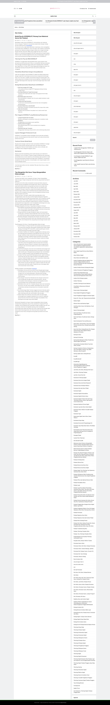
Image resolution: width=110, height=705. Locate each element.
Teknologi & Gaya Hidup (79, 627)
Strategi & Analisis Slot (79, 607)
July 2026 (76, 181)
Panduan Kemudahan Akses (79, 482)
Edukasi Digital (77, 300)
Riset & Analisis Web (78, 559)
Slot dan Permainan (78, 569)
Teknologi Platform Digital (79, 672)
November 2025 (77, 202)
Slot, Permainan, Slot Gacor (79, 596)
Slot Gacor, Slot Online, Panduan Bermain (82, 572)
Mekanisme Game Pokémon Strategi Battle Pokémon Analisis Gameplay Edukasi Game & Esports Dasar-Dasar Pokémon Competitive (83, 445)
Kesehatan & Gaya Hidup (79, 420)
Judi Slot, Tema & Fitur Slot (79, 375)
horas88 (75, 356)
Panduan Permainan (78, 512)
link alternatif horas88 (78, 440)
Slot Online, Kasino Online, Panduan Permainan (84, 584)
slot (74, 59)
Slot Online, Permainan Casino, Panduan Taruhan (84, 587)
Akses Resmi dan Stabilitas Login (81, 257)
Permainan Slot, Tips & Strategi (80, 554)
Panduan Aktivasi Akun (78, 462)
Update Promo (77, 688)
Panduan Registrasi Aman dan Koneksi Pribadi (83, 517)
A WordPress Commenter (79, 173)
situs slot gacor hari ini (79, 48)
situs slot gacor (77, 95)
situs (75, 64)
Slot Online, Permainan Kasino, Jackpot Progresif (84, 593)
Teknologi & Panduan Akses (80, 640)
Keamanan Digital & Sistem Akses (81, 396)
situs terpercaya (77, 106)
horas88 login (77, 361)
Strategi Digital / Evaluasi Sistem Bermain (82, 616)
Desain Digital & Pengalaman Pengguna (82, 292)
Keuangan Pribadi (77, 435)
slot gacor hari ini (77, 85)
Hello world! (89, 173)
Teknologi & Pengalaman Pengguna (81, 645)
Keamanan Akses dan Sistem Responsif (82, 383)
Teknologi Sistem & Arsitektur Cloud (81, 675)
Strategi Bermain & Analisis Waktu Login (82, 609)
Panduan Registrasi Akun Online (80, 515)
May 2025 (76, 218)
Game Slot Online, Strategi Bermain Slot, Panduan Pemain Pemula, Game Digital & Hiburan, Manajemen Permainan (84, 331)
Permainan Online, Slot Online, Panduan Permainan (84, 546)
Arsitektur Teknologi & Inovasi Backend (82, 283)
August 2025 (76, 210)
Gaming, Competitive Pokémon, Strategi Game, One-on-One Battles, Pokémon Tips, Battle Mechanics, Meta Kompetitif (84, 350)
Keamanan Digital (77, 390)
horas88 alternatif (77, 359)
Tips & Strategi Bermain (79, 683)
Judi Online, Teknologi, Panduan (80, 372)
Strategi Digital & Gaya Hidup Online (81, 619)
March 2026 (76, 191)
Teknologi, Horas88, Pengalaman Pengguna (83, 677)
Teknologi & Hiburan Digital (79, 629)
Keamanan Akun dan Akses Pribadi (81, 388)
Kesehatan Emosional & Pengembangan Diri (83, 423)
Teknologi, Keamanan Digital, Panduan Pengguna (84, 680)
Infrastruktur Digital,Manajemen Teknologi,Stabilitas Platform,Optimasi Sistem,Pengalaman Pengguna (82, 366)
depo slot (76, 69)
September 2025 (77, 207)
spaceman (76, 127)
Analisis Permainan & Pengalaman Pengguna (83, 270)
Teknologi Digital (77, 653)
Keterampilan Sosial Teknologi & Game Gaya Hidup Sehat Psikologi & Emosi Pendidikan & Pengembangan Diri (83, 431)
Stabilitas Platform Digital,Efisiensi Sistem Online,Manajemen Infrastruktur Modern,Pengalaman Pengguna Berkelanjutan (83, 603)
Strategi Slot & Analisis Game (80, 621)
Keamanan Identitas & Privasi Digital (81, 404)
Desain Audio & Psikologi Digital (80, 290)
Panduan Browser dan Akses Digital (81, 467)
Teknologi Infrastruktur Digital (80, 669)
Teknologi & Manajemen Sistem (80, 637)
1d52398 (18, 40)
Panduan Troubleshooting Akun (80, 528)
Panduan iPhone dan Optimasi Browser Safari (83, 480)
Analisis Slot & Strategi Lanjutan (80, 278)
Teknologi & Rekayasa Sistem (80, 648)
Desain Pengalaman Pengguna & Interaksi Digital (84, 295)
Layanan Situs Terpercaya (79, 438)
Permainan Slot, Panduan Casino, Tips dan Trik (83, 551)
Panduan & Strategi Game (79, 459)
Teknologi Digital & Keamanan (80, 656)
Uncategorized (77, 685)
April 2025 (76, 220)
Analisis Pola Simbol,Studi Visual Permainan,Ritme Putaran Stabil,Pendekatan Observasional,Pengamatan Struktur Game (83, 274)
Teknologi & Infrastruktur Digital (80, 632)
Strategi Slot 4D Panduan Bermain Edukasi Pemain (84, 624)
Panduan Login (77, 485)
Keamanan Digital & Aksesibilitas (81, 393)
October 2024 (76, 236)
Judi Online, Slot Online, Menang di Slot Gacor (83, 369)
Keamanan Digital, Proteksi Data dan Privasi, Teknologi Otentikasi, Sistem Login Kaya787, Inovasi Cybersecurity (83, 400)
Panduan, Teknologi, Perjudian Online (81, 531)
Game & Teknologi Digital (79, 310)
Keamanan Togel (77, 413)
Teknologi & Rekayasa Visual (80, 651)
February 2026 (77, 194)
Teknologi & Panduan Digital (80, 643)
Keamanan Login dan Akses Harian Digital (83, 407)
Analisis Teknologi (78, 280)
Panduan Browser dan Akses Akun (81, 465)
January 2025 (76, 228)
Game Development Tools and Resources (82, 321)
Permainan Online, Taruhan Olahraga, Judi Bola (83, 548)
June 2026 (76, 183)
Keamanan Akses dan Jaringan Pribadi (82, 380)
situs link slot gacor (78, 43)
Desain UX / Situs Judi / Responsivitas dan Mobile (84, 298)
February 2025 (77, 226)
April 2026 (76, 189)
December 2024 (77, 231)
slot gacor (34, 268)
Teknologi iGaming (78, 667)
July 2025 (76, 212)
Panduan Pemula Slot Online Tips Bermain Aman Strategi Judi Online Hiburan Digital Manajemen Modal (84, 496)
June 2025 (76, 215)
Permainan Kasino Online (79, 543)
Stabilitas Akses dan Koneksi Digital (81, 599)
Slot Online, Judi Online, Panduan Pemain (82, 581)
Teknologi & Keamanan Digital (80, 635)
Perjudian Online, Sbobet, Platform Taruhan (83, 540)
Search (74, 137)
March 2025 (76, 223)
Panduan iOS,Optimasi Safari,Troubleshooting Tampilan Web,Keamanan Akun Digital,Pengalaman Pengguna (84, 476)
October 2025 (76, 204)
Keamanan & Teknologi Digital (80, 377)
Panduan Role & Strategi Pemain (80, 520)
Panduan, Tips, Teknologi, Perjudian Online (83, 534)
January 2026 (76, 197)
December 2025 (77, 199)
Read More (17, 168)
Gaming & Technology (78, 337)
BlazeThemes (63, 702)
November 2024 (77, 234)
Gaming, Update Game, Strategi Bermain (82, 353)
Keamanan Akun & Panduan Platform (81, 385)
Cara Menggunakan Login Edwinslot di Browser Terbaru (76, 1)
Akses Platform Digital (78, 255)
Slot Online (76, 575)
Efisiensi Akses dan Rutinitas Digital (81, 303)
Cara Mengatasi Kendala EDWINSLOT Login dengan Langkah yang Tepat (37, 21)
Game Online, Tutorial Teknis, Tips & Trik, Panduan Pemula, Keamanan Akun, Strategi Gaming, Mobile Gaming (84, 325)
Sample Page (53, 16)
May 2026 (76, 186)
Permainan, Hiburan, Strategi (80, 556)
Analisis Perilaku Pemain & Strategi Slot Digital (84, 267)
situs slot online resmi (78, 564)
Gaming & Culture (77, 334)
